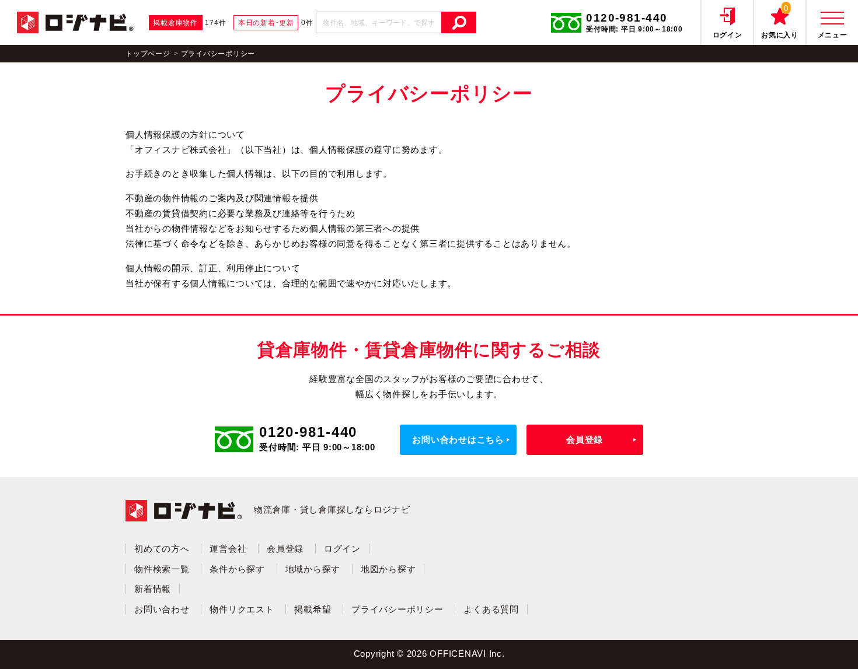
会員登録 (584, 439)
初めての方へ (162, 549)
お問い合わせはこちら (458, 439)
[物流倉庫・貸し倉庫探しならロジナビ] (75, 21)
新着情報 (152, 589)
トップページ (147, 54)
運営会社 (228, 549)
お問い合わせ (162, 609)
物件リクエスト (242, 609)
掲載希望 (312, 609)
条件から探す (237, 569)
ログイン (342, 549)
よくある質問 (491, 609)
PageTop (822, 642)
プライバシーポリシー (397, 609)
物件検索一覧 (162, 569)
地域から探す (313, 569)
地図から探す (388, 569)
